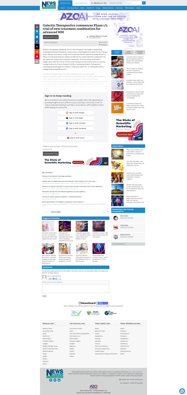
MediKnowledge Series (50, 346)
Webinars (73, 346)
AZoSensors (124, 341)
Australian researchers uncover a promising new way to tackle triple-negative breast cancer (50, 236)
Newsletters (99, 336)
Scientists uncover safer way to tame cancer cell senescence (100, 235)
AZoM (122, 328)
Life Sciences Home (81, 3)
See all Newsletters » (119, 244)
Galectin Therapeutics (50, 42)
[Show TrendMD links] (108, 211)
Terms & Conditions (101, 346)
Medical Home (65, 3)
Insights (45, 344)
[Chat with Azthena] (182, 391)
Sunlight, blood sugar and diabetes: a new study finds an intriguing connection (135, 82)
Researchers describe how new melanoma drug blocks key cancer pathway (63, 191)
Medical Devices (48, 351)
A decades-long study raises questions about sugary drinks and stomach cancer (83, 236)
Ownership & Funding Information (106, 354)
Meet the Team (100, 331)
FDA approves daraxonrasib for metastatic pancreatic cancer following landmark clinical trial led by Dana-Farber (66, 238)
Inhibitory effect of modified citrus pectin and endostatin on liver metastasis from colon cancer (68, 181)
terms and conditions (135, 372)
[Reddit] (37, 51)
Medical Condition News (70, 146)
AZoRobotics (124, 339)
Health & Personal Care (50, 349)
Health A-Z (46, 336)
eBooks (45, 356)
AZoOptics (123, 336)
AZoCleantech (124, 333)
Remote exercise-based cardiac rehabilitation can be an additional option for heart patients (135, 187)
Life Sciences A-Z (75, 336)
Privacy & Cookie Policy (102, 349)
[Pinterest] (37, 56)
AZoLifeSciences (125, 351)
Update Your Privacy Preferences (132, 379)
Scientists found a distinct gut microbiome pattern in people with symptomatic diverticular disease (135, 60)
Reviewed (104, 45)
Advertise (98, 341)
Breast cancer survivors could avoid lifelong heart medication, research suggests (134, 176)
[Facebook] (37, 41)
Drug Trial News (55, 146)
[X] (37, 46)
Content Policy (99, 351)
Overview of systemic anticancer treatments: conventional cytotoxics (61, 197)
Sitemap (97, 339)
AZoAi (122, 354)
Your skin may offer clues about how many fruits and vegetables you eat (135, 163)
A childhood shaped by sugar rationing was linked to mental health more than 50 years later (135, 106)
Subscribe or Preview (127, 218)
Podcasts (45, 361)
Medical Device (125, 235)
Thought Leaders (48, 341)
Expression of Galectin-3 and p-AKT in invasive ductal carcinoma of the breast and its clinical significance (72, 186)
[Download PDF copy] (37, 26)
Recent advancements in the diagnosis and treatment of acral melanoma (62, 202)
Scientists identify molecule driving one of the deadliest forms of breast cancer (83, 258)
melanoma (62, 86)
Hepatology (124, 225)
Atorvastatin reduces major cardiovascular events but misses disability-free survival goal (135, 95)
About (97, 328)
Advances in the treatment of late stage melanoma (56, 176)
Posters (45, 359)
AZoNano (123, 331)
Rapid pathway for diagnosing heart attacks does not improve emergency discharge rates (135, 199)
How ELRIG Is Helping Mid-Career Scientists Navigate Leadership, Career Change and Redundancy (49, 259)
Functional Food (48, 331)
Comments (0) (47, 149)
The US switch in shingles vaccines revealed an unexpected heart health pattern (134, 71)
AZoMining (123, 344)
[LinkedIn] (37, 36)
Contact (97, 344)
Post (44, 296)
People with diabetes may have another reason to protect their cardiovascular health (135, 152)
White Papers (47, 339)
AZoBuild (123, 349)
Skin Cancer (124, 216)
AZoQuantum (124, 346)
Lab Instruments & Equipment (79, 333)
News (44, 333)
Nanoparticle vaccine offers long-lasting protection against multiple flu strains (65, 258)
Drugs (45, 354)
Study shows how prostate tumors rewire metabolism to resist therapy (100, 258)
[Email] (37, 61)
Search (97, 333)
